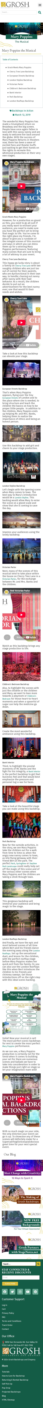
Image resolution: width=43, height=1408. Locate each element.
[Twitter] (12, 1292)
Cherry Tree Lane (23, 266)
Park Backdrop (16, 97)
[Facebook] (5, 1292)
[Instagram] (20, 1292)
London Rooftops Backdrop (21, 101)
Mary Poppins (8, 1046)
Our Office (8, 1336)
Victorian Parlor (16, 84)
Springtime (21, 863)
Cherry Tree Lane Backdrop (21, 72)
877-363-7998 (27, 1345)
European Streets (10, 398)
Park (13, 863)
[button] (40, 5)
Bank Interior (15, 92)
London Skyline (21, 497)
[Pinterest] (35, 1292)
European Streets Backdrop (21, 76)
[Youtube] (28, 1292)
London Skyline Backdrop (20, 80)
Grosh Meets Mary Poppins (19, 67)
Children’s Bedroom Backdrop (22, 88)
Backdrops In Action (22, 110)
